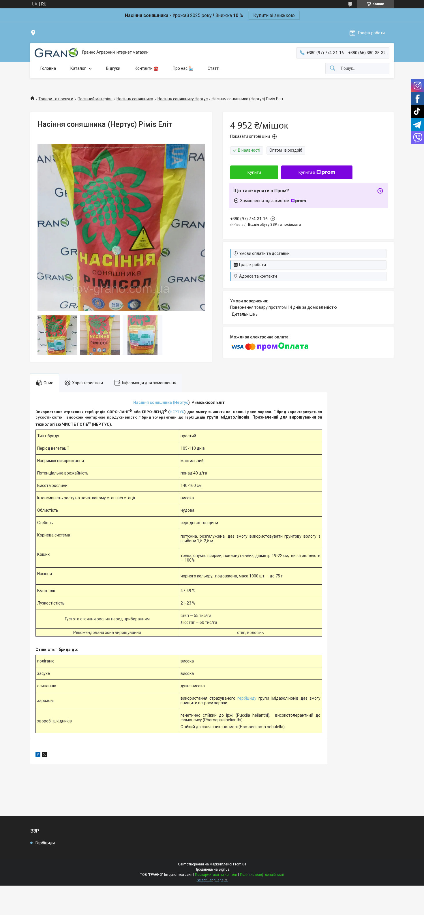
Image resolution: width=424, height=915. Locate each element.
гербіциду (246, 698)
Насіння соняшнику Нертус (182, 99)
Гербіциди (45, 843)
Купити (254, 172)
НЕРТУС (177, 412)
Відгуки (113, 68)
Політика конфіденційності (262, 875)
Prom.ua (239, 864)
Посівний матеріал (95, 99)
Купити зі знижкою (274, 15)
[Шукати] (333, 68)
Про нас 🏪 (183, 68)
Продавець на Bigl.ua (212, 869)
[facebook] (37, 755)
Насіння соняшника (135, 99)
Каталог (78, 68)
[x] (44, 755)
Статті (213, 68)
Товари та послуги (55, 99)
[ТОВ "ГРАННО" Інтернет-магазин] (56, 52)
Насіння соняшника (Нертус (160, 402)
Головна (48, 68)
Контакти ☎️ (146, 68)
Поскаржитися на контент (216, 875)
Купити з (307, 172)
